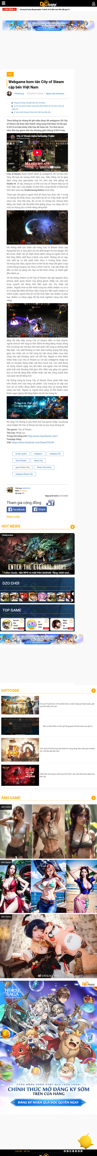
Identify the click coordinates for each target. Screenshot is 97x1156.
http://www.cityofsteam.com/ (43, 436)
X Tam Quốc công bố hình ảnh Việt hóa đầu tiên (32, 112)
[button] (72, 600)
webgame (38, 454)
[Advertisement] (48, 51)
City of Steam (21, 461)
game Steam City (22, 467)
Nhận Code (67, 705)
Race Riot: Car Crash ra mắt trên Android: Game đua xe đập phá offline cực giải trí (37, 573)
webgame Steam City (24, 474)
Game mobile (8, 535)
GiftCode (10, 690)
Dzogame (23, 491)
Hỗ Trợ (27, 1151)
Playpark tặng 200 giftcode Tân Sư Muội (29, 103)
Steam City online (44, 467)
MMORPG (26, 488)
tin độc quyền (21, 454)
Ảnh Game (10, 798)
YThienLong (19, 94)
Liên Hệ (18, 1151)
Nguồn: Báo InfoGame (55, 94)
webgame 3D (55, 454)
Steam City (38, 461)
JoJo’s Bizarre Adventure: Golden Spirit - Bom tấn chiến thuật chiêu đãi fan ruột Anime (49, 9)
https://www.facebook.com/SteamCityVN (33, 442)
